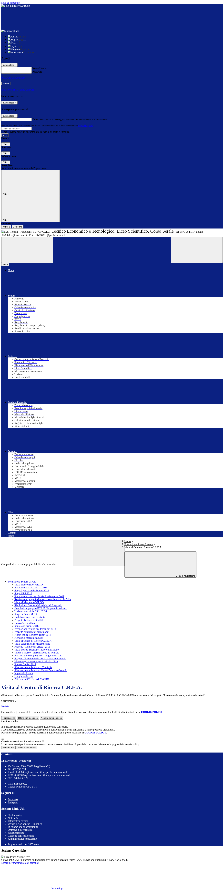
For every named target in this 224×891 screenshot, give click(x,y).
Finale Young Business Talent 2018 (32, 634)
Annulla (6, 227)
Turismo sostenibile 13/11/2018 (30, 611)
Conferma (17, 227)
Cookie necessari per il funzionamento (21, 741)
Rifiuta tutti (28, 718)
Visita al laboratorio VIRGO (29, 602)
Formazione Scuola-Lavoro (138, 544)
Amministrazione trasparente (22, 838)
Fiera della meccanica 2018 (28, 637)
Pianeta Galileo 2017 (25, 664)
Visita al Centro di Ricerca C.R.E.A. (33, 640)
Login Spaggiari (85, 125)
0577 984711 (19, 769)
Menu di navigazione (185, 576)
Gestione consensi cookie (21, 835)
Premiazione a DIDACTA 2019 (30, 587)
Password (37, 71)
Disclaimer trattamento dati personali (20, 862)
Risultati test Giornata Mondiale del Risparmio (38, 605)
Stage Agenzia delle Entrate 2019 (31, 590)
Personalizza (9, 718)
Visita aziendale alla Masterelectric (32, 643)
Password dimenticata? (13, 77)
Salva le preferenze (27, 747)
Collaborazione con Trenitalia (29, 617)
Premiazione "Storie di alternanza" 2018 (35, 629)
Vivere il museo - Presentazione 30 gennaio (36, 652)
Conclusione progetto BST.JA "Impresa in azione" (40, 608)
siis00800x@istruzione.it (41, 772)
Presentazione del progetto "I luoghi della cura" (38, 655)
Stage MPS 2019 (23, 593)
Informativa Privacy (18, 821)
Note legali (13, 818)
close (5, 264)
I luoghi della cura (23, 676)
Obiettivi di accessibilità (20, 829)
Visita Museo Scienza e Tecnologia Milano (36, 649)
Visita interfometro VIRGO (28, 584)
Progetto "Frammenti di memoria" (32, 631)
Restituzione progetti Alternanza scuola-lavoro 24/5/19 (42, 599)
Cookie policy (15, 815)
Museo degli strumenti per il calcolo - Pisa (36, 661)
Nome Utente (39, 68)
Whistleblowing (16, 832)
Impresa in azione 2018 (26, 626)
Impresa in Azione (23, 673)
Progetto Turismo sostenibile (29, 620)
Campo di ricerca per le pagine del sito (21, 564)
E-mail (35, 119)
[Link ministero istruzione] (15, 5)
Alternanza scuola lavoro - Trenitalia (33, 667)
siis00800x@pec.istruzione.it (42, 775)
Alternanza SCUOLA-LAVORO (31, 679)
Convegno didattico (24, 623)
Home (127, 541)
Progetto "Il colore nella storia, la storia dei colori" (40, 658)
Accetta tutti (51, 718)
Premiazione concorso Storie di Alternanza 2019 (39, 596)
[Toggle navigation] (27, 250)
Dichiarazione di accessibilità (23, 826)
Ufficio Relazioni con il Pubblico (25, 823)
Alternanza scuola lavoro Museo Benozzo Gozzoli (40, 670)
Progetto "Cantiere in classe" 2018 (32, 646)
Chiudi (6, 144)
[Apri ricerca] (197, 250)
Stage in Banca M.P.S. (26, 614)
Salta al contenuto (10, 2)
